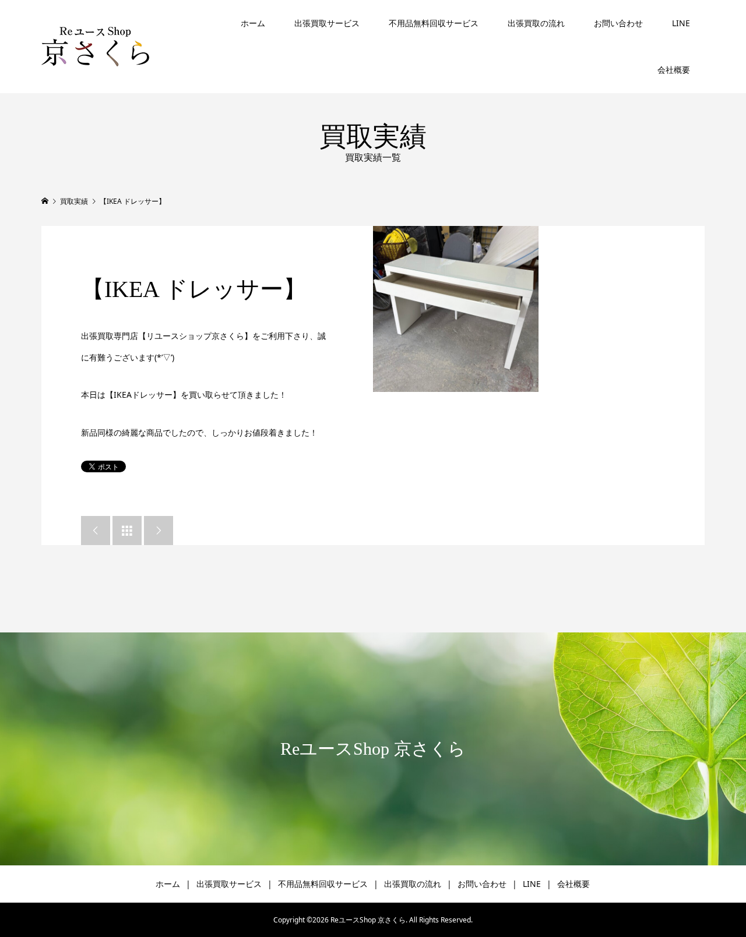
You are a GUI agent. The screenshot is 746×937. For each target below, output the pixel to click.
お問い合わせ (618, 23)
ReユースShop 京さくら (373, 748)
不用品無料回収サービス (433, 23)
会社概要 (673, 69)
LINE (681, 23)
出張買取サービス (327, 23)
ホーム (253, 23)
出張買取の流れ (536, 23)
